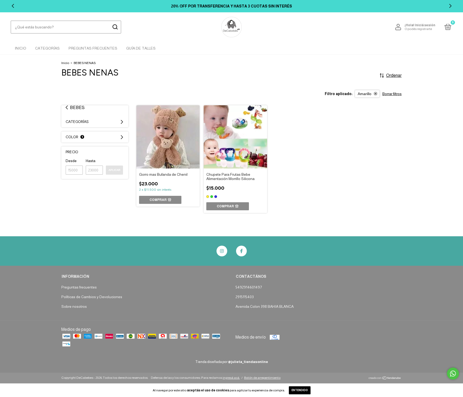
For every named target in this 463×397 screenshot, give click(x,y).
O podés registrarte (418, 29)
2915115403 (245, 297)
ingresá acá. (231, 378)
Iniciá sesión (425, 25)
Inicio (20, 48)
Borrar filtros (392, 94)
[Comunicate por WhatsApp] (453, 374)
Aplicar (114, 169)
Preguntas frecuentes (79, 287)
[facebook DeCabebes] (241, 251)
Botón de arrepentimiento (262, 378)
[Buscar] (114, 27)
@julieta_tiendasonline (248, 362)
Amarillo (364, 94)
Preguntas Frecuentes (93, 48)
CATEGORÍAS (47, 48)
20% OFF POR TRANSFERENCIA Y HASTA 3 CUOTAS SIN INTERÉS (231, 6)
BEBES (77, 107)
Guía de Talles (141, 48)
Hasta (90, 161)
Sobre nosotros (74, 306)
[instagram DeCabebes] (221, 251)
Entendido (300, 390)
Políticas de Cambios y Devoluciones (91, 297)
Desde (71, 161)
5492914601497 (249, 287)
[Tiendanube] (385, 378)
